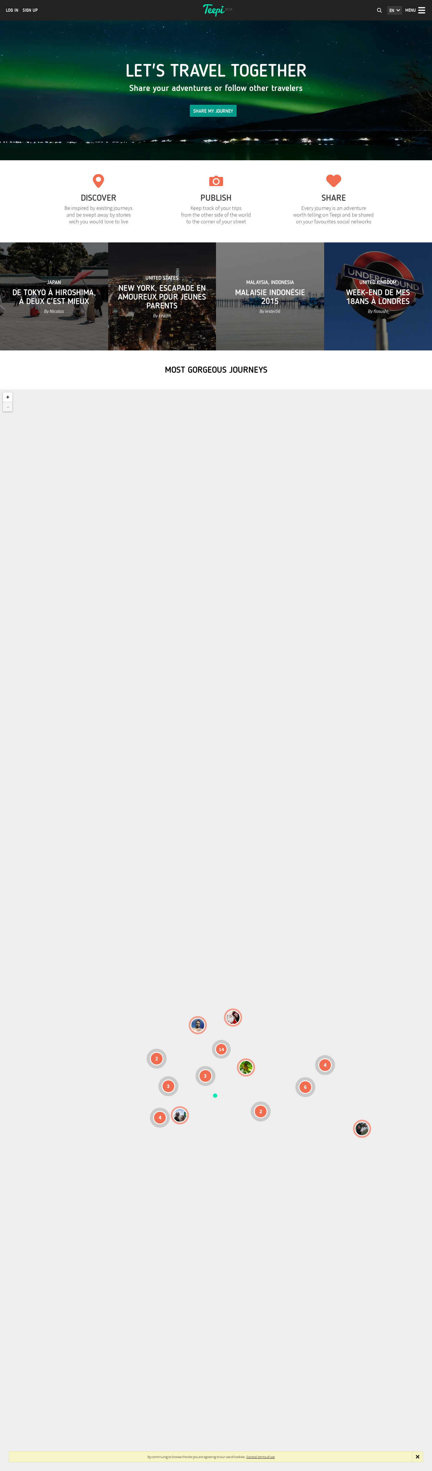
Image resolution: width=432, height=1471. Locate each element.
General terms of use (261, 1457)
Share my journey (213, 111)
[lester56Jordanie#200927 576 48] (246, 1067)
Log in (12, 10)
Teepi (216, 10)
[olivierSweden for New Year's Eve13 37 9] (233, 1017)
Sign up (30, 10)
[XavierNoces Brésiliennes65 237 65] (180, 1115)
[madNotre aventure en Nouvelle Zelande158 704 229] (362, 1128)
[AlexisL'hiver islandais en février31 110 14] (197, 1025)
